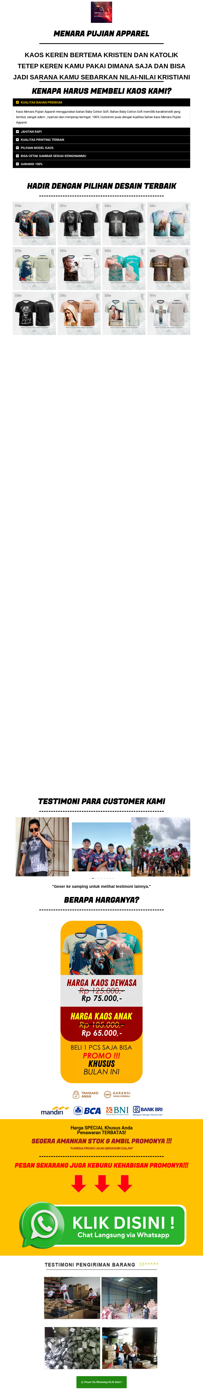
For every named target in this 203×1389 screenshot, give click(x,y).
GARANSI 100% (32, 164)
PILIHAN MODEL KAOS (37, 148)
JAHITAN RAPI (31, 132)
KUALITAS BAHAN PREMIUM (41, 102)
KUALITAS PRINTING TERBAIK (42, 140)
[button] (101, 102)
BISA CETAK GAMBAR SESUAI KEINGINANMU (53, 156)
